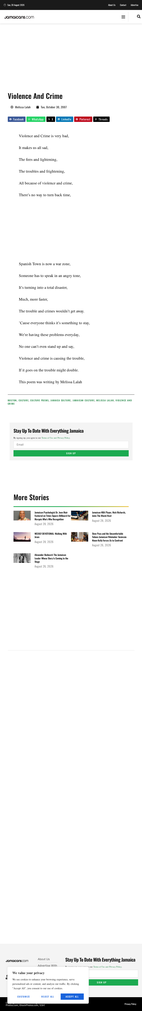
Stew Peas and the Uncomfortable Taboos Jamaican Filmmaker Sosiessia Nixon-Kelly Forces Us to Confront (109, 537)
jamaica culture (60, 400)
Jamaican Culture (84, 400)
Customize (23, 996)
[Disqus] (71, 801)
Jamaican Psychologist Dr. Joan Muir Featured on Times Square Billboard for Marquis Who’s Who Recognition (53, 515)
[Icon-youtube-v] (7, 978)
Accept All (72, 996)
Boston (12, 400)
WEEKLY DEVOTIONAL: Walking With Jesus (51, 535)
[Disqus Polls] (71, 703)
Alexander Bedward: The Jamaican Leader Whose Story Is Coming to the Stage (51, 558)
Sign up (71, 453)
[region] (48, 985)
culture (24, 400)
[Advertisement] (75, 59)
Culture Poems (39, 400)
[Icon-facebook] (7, 976)
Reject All (47, 996)
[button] (123, 17)
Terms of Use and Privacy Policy (56, 437)
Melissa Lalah (105, 400)
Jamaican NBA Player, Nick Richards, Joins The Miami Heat (109, 513)
